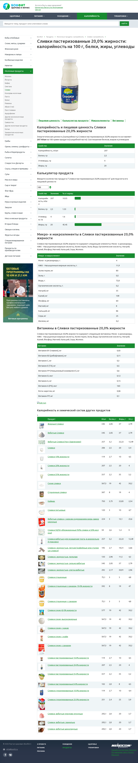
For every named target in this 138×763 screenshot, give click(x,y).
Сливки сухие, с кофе (58, 636)
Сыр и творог (11, 185)
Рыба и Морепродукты (15, 152)
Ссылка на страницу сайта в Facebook (5, 755)
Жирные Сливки (56, 424)
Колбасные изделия (14, 60)
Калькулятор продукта (75, 120)
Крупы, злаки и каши (14, 213)
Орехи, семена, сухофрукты (17, 147)
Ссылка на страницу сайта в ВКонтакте (10, 755)
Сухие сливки (54, 483)
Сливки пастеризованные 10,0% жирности (68, 658)
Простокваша (10, 110)
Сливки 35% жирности (58, 474)
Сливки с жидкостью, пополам (62, 557)
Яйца (7, 196)
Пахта (7, 96)
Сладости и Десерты (14, 163)
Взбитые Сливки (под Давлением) (64, 442)
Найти (124, 23)
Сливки (7, 90)
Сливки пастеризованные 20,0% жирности (68, 665)
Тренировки (120, 16)
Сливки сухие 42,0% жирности (62, 610)
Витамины (118, 120)
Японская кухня (11, 49)
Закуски (8, 207)
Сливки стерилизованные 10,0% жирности (68, 691)
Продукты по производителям (12, 249)
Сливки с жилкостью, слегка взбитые (66, 570)
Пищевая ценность (49, 120)
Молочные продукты (14, 71)
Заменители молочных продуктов (14, 134)
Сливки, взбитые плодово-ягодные (65, 714)
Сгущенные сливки (57, 492)
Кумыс (7, 100)
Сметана (8, 86)
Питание (39, 16)
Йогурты (8, 80)
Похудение (63, 16)
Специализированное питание (14, 241)
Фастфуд (9, 191)
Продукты (67, 747)
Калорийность (92, 16)
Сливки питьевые (56, 510)
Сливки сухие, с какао (58, 628)
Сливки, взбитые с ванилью (61, 722)
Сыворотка (9, 122)
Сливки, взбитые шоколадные (63, 729)
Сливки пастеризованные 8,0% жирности (68, 684)
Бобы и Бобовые (12, 38)
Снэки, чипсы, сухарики (15, 43)
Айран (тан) (9, 107)
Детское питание (12, 256)
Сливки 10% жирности (58, 457)
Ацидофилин (10, 113)
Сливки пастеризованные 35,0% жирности (68, 674)
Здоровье (15, 16)
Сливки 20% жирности (58, 465)
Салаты (8, 158)
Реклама (41, 751)
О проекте (41, 744)
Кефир (7, 83)
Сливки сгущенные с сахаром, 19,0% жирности (70, 586)
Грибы (7, 141)
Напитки (8, 65)
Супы (7, 174)
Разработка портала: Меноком (123, 750)
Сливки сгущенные (57, 577)
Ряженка (8, 103)
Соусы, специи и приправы (16, 169)
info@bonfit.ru (12, 749)
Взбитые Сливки (56, 433)
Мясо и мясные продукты (16, 218)
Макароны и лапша (13, 54)
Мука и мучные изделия (15, 202)
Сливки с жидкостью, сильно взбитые (66, 563)
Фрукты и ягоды (12, 235)
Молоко (8, 76)
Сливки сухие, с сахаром (59, 645)
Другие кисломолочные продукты (14, 118)
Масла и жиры (11, 180)
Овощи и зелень (12, 229)
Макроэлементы (100, 120)
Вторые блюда (11, 224)
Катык (7, 129)
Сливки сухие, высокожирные (62, 619)
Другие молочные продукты (16, 126)
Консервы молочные (13, 93)
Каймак (51, 501)
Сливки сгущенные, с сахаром (62, 601)
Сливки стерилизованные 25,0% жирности (68, 699)
